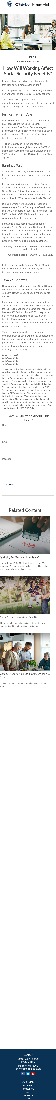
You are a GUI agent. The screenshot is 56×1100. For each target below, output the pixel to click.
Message (6, 459)
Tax (28, 1098)
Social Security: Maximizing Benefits (18, 617)
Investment (28, 1089)
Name (5, 425)
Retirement (28, 1085)
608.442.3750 (32, 1059)
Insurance (28, 1095)
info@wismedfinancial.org (28, 1069)
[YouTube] (33, 1073)
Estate (28, 1092)
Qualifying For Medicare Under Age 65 (19, 557)
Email (5, 442)
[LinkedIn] (28, 1073)
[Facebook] (23, 1073)
